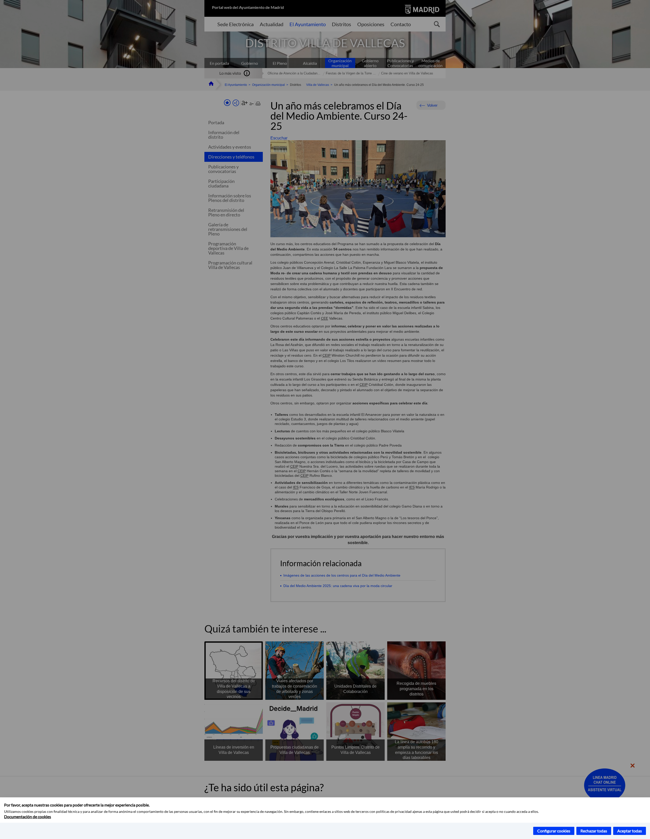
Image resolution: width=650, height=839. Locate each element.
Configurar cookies (553, 830)
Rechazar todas (593, 830)
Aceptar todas (629, 830)
